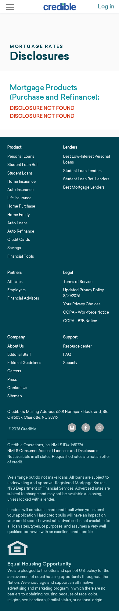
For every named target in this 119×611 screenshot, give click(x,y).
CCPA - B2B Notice (80, 320)
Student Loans (20, 173)
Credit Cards (18, 239)
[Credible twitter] (99, 427)
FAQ (67, 354)
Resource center (77, 346)
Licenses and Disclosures (76, 450)
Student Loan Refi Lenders (86, 179)
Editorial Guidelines (24, 362)
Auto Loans (17, 223)
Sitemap (14, 396)
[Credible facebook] (85, 427)
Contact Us (17, 387)
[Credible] (59, 6)
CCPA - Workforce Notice (86, 312)
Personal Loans (20, 156)
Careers (14, 371)
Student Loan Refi (22, 164)
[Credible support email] (72, 427)
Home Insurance (21, 181)
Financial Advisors (23, 298)
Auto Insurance (20, 189)
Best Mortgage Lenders (83, 187)
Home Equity (18, 214)
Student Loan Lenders (82, 170)
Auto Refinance (20, 231)
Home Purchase (21, 206)
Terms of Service (77, 281)
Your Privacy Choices (81, 304)
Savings (14, 247)
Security (70, 362)
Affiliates (15, 281)
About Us (15, 346)
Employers (16, 290)
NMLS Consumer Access (29, 450)
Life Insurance (19, 198)
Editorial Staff (19, 354)
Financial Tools (20, 256)
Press (12, 379)
